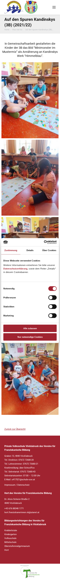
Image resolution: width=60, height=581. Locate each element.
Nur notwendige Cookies (30, 337)
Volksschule (10, 538)
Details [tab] (30, 250)
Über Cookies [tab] (49, 250)
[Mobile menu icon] (54, 7)
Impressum (9, 485)
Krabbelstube (10, 530)
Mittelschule (10, 542)
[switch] (52, 297)
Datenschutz (23, 485)
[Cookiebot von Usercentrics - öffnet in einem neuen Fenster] (44, 242)
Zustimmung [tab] (10, 250)
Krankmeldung (11, 467)
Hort (6, 550)
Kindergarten (10, 534)
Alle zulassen (30, 328)
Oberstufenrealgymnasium (17, 546)
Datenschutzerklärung (15, 268)
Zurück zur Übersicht (14, 429)
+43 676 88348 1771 (14, 508)
